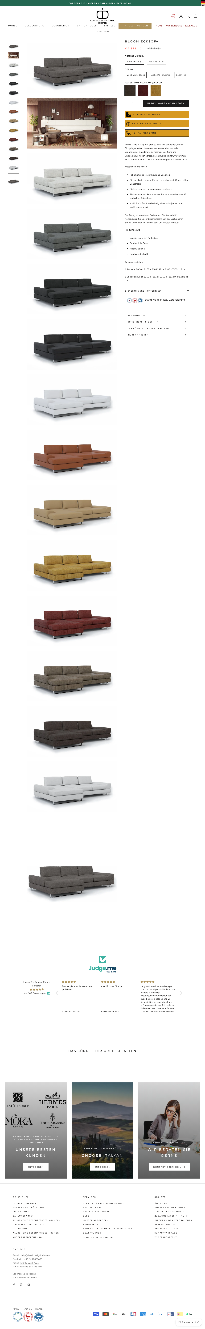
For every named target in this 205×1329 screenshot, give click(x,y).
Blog (86, 1216)
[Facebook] (14, 1284)
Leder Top (181, 74)
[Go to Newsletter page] (173, 16)
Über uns (161, 1203)
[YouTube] (29, 1284)
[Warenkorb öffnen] (195, 16)
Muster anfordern (96, 1220)
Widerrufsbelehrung (27, 1237)
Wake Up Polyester (160, 74)
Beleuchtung (34, 26)
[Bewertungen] (102, 964)
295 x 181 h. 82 (156, 61)
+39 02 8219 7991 (29, 1262)
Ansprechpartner (167, 1229)
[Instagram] (21, 1284)
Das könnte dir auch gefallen (148, 328)
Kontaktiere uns (144, 133)
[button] (57, 993)
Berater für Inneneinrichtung (104, 1203)
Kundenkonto (92, 1224)
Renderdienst (92, 1207)
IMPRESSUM (20, 1229)
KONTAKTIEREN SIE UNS (169, 1167)
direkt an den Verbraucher (173, 1220)
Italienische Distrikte (169, 1212)
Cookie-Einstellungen (98, 1238)
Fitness (109, 26)
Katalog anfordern (96, 1212)
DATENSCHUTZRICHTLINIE (28, 1224)
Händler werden (135, 26)
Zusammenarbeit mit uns (171, 1216)
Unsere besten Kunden (170, 1207)
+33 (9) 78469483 (33, 1259)
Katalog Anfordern (147, 123)
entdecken (36, 1167)
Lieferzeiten (21, 1212)
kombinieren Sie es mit (142, 322)
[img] (36, 989)
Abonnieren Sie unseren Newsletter (107, 1229)
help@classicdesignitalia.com (35, 1255)
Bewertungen (136, 315)
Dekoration (61, 26)
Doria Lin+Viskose (136, 74)
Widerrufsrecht (166, 1237)
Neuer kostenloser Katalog (177, 26)
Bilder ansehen (138, 335)
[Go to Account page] (181, 16)
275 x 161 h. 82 (134, 61)
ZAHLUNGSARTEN (23, 1216)
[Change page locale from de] (203, 3)
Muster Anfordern (146, 114)
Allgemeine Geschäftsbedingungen (37, 1220)
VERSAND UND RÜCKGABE (28, 1207)
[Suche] (188, 16)
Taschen (103, 31)
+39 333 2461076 (33, 1266)
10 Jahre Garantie (25, 1203)
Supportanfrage (166, 1233)
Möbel (12, 26)
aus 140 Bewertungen (35, 993)
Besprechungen (165, 1224)
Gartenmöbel (87, 26)
